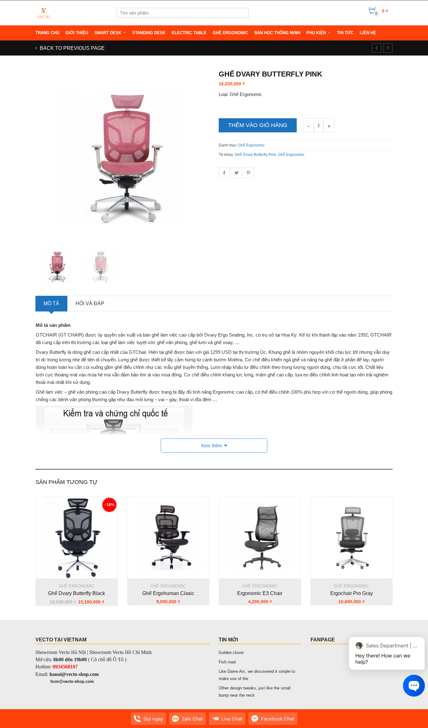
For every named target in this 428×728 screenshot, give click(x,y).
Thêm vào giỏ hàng (257, 125)
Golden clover (231, 652)
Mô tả (51, 303)
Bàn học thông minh (277, 32)
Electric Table (189, 32)
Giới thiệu (76, 32)
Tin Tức (345, 32)
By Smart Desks (76, 721)
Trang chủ (47, 32)
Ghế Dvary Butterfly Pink (255, 154)
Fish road (227, 662)
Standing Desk (148, 32)
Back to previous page (72, 48)
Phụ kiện (316, 32)
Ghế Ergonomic (230, 32)
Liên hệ (368, 32)
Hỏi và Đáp (90, 303)
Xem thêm (211, 445)
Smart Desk (107, 32)
